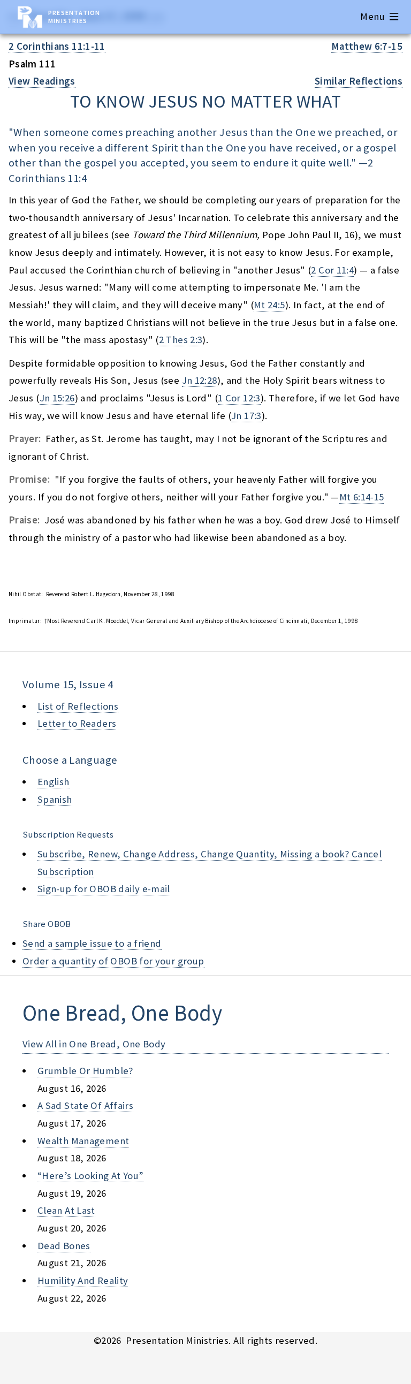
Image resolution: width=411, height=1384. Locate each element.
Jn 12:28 (199, 380)
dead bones (63, 1245)
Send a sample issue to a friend (92, 943)
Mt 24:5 (269, 305)
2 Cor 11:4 (332, 270)
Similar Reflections (358, 81)
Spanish (54, 799)
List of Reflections (77, 706)
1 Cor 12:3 (239, 398)
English (53, 781)
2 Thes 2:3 (181, 339)
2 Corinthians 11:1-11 (57, 46)
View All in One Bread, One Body (94, 1044)
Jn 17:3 (246, 415)
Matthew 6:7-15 (366, 46)
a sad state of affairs (85, 1105)
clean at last (66, 1210)
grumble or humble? (85, 1070)
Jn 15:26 (57, 398)
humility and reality (82, 1280)
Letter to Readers (76, 723)
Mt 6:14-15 (361, 497)
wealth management (83, 1141)
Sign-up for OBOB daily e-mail (103, 889)
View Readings (42, 81)
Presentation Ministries (74, 17)
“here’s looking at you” (90, 1175)
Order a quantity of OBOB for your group (113, 961)
